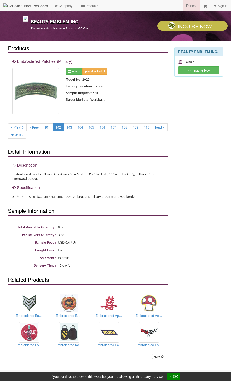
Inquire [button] (75, 71)
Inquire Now (195, 26)
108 (124, 127)
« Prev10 (17, 127)
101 (47, 127)
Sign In (222, 5)
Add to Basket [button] (96, 71)
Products (91, 5)
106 (102, 127)
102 (58, 127)
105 (91, 127)
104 (80, 127)
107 (113, 127)
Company (65, 5)
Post (192, 5)
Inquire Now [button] (201, 70)
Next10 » (17, 135)
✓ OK (173, 377)
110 (146, 127)
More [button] (157, 356)
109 (135, 127)
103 (69, 127)
